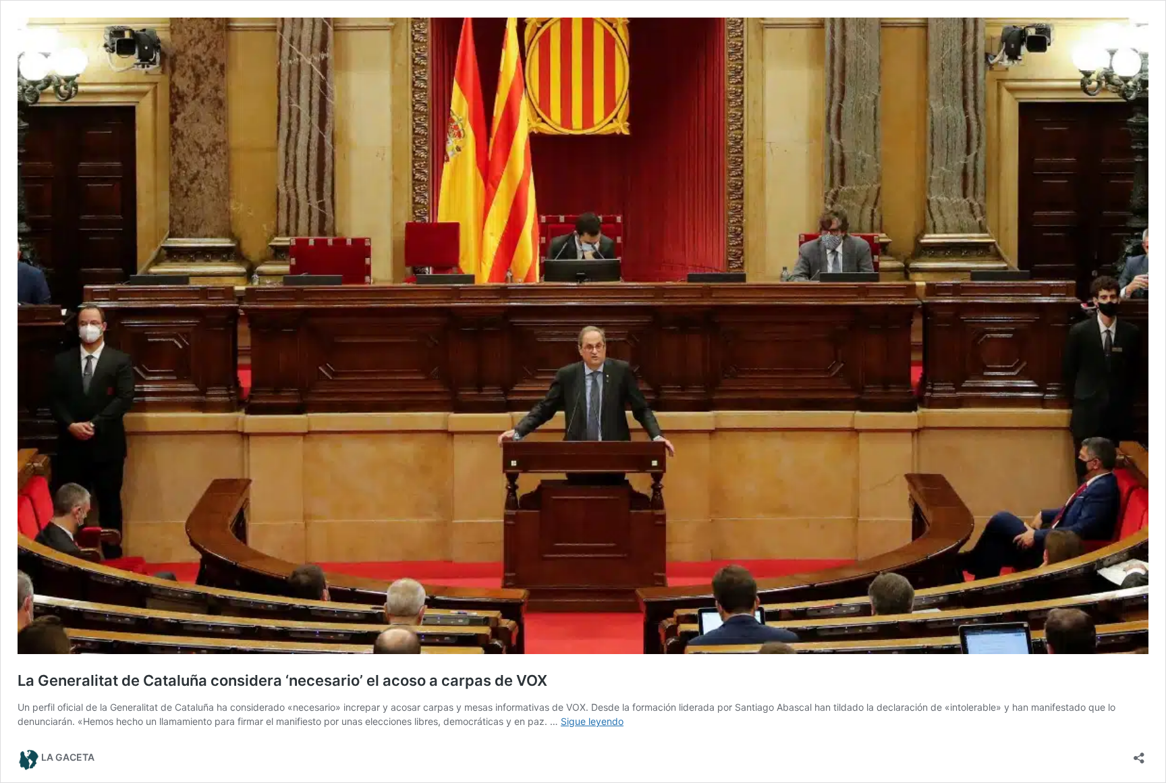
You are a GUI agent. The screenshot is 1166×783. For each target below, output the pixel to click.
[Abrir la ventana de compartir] (1139, 753)
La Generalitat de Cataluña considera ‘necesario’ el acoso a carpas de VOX (282, 680)
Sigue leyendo (592, 721)
